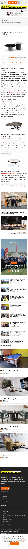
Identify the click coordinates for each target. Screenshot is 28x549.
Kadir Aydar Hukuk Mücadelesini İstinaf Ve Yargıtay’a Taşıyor (18, 340)
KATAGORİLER (6, 498)
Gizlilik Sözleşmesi (7, 511)
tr (18, 2)
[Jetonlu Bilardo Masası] (5, 307)
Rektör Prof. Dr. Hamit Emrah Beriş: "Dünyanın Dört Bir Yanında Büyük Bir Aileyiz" (18, 315)
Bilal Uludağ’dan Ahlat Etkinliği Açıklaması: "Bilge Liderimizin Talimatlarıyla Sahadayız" (17, 333)
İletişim (4, 513)
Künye (4, 517)
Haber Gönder (6, 521)
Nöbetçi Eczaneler (7, 519)
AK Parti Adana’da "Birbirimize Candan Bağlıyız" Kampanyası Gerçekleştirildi (17, 324)
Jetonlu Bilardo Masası (15, 305)
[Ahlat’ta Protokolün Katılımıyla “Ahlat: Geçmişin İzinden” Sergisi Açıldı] (5, 289)
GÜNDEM (5, 496)
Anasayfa (4, 20)
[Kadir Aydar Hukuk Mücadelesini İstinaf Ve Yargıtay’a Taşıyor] (5, 341)
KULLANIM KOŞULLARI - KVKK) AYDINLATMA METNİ (14, 515)
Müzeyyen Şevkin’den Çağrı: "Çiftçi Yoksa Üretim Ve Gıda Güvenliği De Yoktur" (17, 297)
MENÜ (4, 500)
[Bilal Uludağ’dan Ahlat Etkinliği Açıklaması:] (5, 333)
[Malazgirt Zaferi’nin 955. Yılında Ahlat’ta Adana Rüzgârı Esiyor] (5, 281)
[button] (9, 271)
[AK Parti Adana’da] (5, 324)
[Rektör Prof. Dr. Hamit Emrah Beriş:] (5, 315)
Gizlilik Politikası (20, 541)
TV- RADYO (5, 501)
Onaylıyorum (14, 543)
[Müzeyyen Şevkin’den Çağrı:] (5, 298)
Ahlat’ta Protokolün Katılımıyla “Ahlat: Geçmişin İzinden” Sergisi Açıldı (18, 289)
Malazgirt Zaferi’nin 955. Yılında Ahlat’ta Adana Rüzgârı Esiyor (14, 266)
